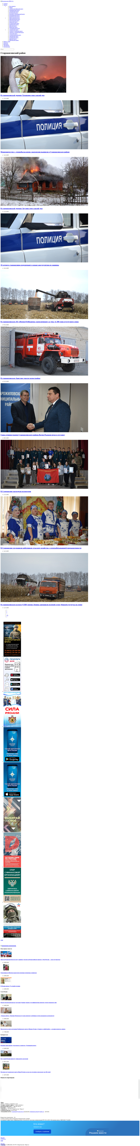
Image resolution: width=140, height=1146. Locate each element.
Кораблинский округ (14, 16)
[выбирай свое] (12, 831)
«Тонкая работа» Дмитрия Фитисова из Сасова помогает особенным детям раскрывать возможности (27, 1015)
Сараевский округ (13, 29)
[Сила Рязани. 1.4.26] (12, 726)
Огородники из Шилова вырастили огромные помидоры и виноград (19, 972)
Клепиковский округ (14, 15)
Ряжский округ (13, 25)
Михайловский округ (14, 19)
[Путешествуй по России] (12, 867)
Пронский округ (13, 22)
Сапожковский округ (14, 28)
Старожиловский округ (15, 35)
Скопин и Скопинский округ (16, 32)
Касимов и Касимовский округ (17, 14)
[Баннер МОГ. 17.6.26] (12, 937)
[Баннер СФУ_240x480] (12, 902)
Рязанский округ (13, 27)
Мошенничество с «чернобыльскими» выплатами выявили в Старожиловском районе (35, 152)
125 (7, 615)
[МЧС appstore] (12, 796)
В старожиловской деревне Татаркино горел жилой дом (22, 95)
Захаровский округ (14, 11)
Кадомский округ (13, 12)
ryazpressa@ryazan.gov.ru (18, 1111)
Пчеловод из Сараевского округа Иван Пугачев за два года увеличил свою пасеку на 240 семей (25, 1072)
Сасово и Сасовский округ (16, 31)
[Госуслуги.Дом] (12, 691)
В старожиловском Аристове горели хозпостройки (20, 378)
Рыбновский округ (14, 24)
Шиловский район (14, 40)
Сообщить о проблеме (42, 1131)
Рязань (11, 7)
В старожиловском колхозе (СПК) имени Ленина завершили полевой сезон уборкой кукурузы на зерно (41, 605)
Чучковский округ (13, 37)
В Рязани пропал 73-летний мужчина (10, 986)
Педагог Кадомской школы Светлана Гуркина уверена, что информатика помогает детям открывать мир (29, 1002)
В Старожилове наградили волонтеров (16, 491)
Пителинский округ (14, 20)
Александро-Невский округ (16, 9)
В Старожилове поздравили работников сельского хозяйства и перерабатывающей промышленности (41, 548)
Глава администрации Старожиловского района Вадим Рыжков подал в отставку (33, 435)
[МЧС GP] (12, 761)
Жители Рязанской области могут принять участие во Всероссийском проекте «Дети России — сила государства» (30, 959)
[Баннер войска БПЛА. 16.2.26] (12, 656)
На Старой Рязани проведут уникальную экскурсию (14, 1058)
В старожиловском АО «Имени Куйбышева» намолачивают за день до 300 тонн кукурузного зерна (40, 322)
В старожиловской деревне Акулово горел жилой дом (22, 208)
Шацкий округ (13, 39)
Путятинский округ (14, 23)
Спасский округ (13, 33)
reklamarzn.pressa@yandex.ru (37, 1111)
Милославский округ (14, 18)
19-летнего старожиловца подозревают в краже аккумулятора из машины (30, 265)
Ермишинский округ (14, 10)
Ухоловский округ (13, 36)
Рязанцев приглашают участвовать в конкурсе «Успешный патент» (18, 1045)
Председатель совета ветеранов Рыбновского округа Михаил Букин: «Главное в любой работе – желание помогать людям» (33, 1029)
